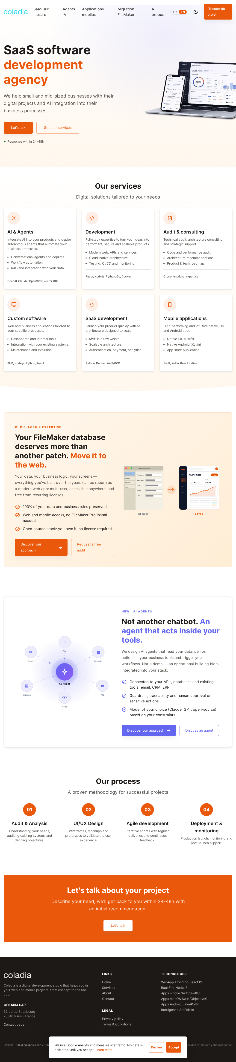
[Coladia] (16, 11)
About (106, 993)
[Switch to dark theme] (195, 11)
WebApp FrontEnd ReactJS (181, 982)
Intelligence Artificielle (177, 1010)
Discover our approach (31, 547)
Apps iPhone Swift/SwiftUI (181, 993)
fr (175, 12)
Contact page (14, 1024)
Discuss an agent (199, 730)
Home (106, 982)
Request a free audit (89, 547)
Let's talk (18, 127)
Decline (156, 1047)
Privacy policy (112, 1019)
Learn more (103, 1050)
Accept (173, 1047)
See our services (58, 127)
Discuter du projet (216, 11)
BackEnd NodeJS (174, 988)
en (183, 12)
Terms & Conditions (116, 1024)
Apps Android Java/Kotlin (180, 1004)
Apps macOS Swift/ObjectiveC (184, 999)
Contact (108, 999)
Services (108, 988)
